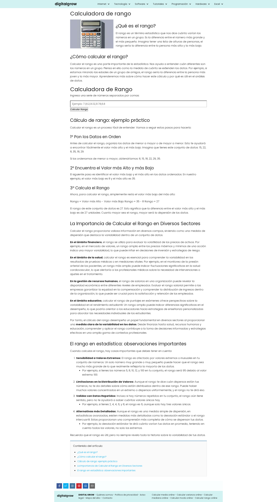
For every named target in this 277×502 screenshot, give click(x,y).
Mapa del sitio (93, 498)
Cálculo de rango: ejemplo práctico (97, 461)
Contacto (107, 498)
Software (140, 4)
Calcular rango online (206, 498)
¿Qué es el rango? (87, 452)
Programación (180, 4)
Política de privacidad (126, 494)
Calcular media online (163, 494)
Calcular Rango (79, 109)
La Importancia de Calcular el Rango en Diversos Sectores (109, 465)
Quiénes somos (104, 494)
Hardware (201, 4)
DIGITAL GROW (86, 494)
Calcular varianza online (189, 494)
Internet (102, 4)
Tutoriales (158, 4)
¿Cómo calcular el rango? (91, 456)
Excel (217, 4)
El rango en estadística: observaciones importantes (106, 470)
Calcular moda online (181, 498)
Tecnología (120, 4)
